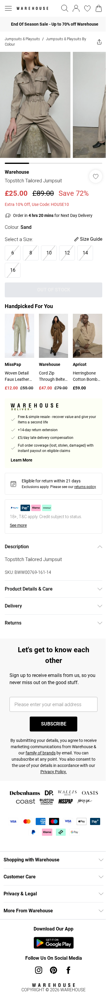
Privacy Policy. (53, 771)
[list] (53, 108)
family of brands (41, 753)
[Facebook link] (68, 970)
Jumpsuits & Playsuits (22, 39)
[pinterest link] (53, 970)
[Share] (99, 41)
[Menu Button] (8, 8)
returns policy (85, 487)
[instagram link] (38, 970)
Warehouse (17, 172)
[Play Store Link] (54, 943)
